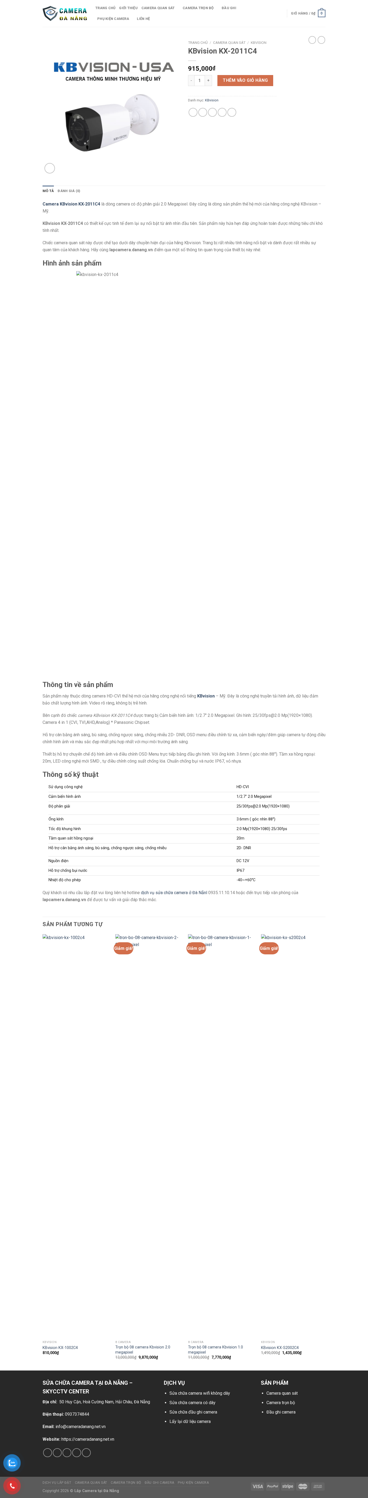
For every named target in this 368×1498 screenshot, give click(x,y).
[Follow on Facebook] (47, 1452)
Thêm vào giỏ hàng (245, 80)
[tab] (48, 191)
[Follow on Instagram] (57, 1452)
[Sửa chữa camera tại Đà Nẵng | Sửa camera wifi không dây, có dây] (65, 13)
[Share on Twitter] (202, 112)
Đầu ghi (229, 8)
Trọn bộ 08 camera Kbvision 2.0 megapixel (142, 1350)
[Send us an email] (76, 1452)
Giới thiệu (128, 8)
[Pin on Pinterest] (222, 112)
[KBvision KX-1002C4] (76, 1136)
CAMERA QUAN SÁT (158, 8)
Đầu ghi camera (281, 1412)
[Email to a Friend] (212, 112)
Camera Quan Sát (229, 42)
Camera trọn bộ (198, 8)
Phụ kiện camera (113, 19)
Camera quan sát (282, 1393)
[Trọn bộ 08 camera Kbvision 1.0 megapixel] (221, 1136)
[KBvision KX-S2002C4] (294, 1136)
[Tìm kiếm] (281, 13)
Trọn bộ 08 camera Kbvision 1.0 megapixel (215, 1350)
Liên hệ (143, 19)
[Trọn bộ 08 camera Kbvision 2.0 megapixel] (148, 1136)
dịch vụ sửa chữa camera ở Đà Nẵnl (174, 892)
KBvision (258, 42)
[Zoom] (49, 168)
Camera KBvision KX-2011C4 (71, 204)
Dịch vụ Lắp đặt (57, 1483)
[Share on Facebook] (193, 112)
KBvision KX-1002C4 (60, 1347)
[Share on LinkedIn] (231, 112)
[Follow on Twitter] (67, 1452)
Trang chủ (105, 8)
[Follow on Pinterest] (86, 1452)
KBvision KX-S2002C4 (280, 1347)
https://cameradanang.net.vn (87, 1439)
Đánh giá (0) (69, 191)
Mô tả (48, 191)
